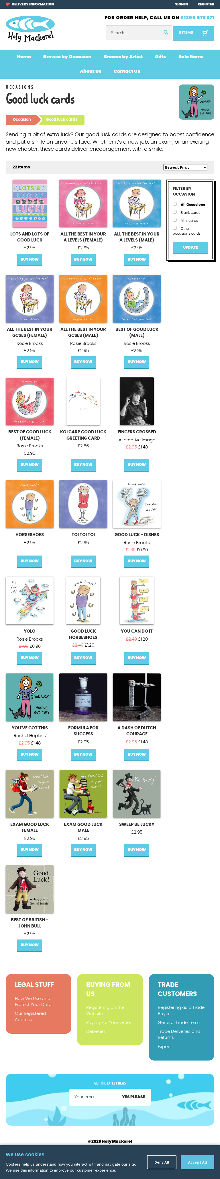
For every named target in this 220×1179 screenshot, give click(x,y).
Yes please (133, 1097)
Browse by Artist (123, 57)
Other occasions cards (187, 231)
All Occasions (192, 204)
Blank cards (190, 212)
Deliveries (96, 1031)
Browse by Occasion (67, 57)
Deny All (161, 1162)
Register (206, 4)
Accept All (197, 1162)
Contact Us (127, 71)
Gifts (160, 57)
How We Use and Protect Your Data (33, 1002)
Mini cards (189, 220)
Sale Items (190, 57)
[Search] (165, 33)
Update (190, 248)
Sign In (181, 4)
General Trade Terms (180, 1023)
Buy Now (30, 259)
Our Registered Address (30, 1016)
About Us (90, 71)
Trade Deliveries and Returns (179, 1034)
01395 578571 (197, 17)
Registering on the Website (105, 1010)
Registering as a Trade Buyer (181, 1010)
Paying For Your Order (108, 1023)
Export (164, 1047)
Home (24, 57)
